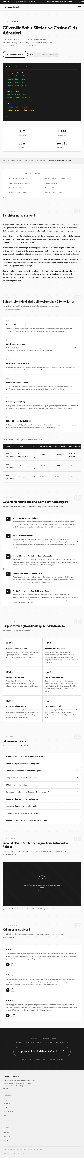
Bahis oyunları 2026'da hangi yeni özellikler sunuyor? (42, 820)
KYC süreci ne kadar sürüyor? (42, 785)
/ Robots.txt (6, 1136)
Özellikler (29, 161)
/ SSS (4, 1116)
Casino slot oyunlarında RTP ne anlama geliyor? (42, 770)
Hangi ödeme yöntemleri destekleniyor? (42, 777)
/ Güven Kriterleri (9, 1112)
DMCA (23, 1153)
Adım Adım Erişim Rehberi (19, 183)
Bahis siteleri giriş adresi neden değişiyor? (42, 763)
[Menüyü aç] (79, 7)
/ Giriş (5, 1100)
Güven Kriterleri (52, 183)
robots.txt (16, 1153)
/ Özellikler (6, 1104)
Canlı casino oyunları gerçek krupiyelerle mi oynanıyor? (42, 792)
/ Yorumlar (6, 1120)
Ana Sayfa (6, 161)
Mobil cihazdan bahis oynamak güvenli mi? (42, 806)
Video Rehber (50, 188)
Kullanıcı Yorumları (17, 193)
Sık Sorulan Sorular (17, 188)
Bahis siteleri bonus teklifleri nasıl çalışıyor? (42, 799)
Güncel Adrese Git (16, 54)
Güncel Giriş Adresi (53, 193)
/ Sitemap (6, 1132)
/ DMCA (5, 1140)
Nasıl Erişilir (41, 161)
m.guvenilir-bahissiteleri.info (41, 1051)
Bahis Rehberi (17, 161)
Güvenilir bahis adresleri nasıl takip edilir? (42, 813)
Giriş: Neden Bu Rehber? (19, 178)
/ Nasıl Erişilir (7, 1108)
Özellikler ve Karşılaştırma (57, 178)
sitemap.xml (7, 1153)
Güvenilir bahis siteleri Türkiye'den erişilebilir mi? (42, 756)
